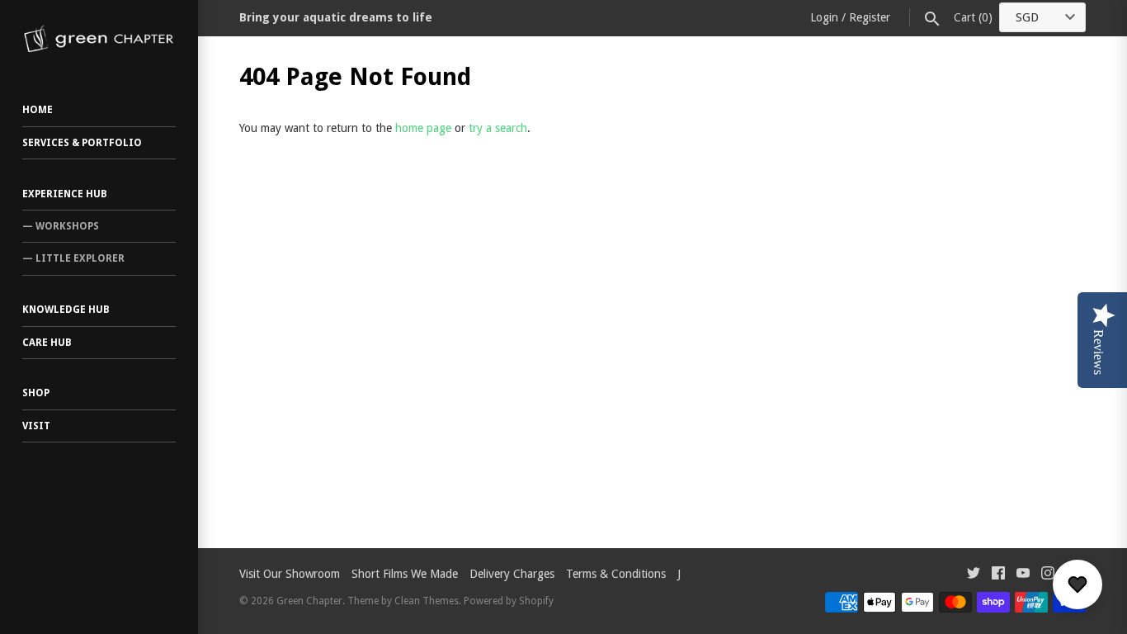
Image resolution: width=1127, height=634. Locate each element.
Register (869, 17)
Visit (36, 426)
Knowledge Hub (66, 309)
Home (37, 110)
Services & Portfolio (82, 143)
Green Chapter (309, 601)
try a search (498, 128)
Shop (36, 393)
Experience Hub (64, 194)
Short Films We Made (404, 573)
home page (423, 128)
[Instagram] (1047, 575)
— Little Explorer (73, 258)
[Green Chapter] (99, 38)
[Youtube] (1023, 575)
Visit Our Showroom (289, 573)
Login (824, 17)
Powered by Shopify (509, 601)
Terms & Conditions (616, 573)
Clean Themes (426, 601)
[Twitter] (973, 575)
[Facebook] (998, 575)
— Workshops (60, 226)
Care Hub (47, 342)
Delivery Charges (511, 573)
